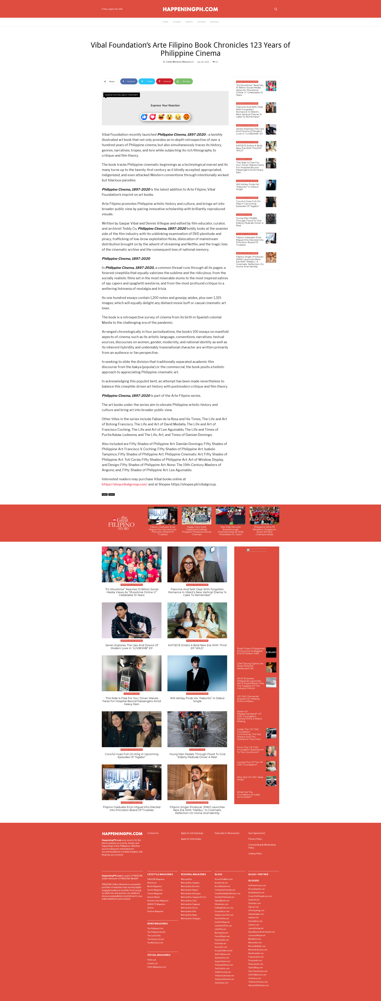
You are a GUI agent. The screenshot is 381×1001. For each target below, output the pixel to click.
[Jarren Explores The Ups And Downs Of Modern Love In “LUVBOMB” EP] (271, 129)
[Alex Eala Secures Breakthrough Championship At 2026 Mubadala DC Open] (230, 515)
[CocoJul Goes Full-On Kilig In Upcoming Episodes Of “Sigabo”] (271, 202)
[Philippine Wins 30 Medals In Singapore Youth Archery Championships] (264, 515)
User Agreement (256, 833)
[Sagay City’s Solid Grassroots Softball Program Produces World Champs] (196, 515)
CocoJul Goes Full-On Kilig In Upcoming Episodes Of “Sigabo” (248, 204)
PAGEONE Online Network (247, 82)
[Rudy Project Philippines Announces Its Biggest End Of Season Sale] (271, 652)
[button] (275, 8)
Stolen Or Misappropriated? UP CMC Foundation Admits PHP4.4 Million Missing (249, 716)
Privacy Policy (255, 839)
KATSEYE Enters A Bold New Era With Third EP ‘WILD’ (249, 148)
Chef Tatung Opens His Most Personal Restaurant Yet (250, 666)
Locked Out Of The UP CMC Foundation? (250, 763)
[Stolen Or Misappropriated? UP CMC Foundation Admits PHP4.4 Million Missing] (271, 715)
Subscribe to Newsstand (227, 833)
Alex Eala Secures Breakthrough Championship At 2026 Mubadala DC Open (230, 530)
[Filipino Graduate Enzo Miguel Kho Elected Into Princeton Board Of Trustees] (271, 238)
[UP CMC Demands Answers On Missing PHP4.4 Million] (271, 700)
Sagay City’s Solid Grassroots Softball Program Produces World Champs (196, 530)
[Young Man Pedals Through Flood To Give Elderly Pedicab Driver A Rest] (271, 219)
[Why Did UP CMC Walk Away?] (271, 781)
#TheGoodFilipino (244, 159)
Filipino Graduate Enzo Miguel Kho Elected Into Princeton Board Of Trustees (250, 241)
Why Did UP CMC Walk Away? (250, 778)
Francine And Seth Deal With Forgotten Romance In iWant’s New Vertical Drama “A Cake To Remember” (249, 111)
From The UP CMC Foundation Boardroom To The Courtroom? (250, 750)
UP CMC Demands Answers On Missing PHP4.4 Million (248, 699)
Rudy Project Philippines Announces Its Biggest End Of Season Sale (251, 651)
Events (111, 494)
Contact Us (153, 833)
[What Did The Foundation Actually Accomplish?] (271, 796)
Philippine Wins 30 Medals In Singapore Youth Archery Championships (264, 530)
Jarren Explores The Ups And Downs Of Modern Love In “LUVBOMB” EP (250, 131)
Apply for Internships (191, 839)
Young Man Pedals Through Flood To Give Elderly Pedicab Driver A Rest (249, 222)
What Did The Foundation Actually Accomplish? (248, 794)
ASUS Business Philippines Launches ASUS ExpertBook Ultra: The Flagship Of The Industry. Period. (250, 683)
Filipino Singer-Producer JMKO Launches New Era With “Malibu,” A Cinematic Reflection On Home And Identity (250, 261)
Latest (105, 494)
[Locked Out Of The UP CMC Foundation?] (271, 766)
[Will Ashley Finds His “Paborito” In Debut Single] (271, 185)
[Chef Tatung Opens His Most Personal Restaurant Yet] (271, 667)
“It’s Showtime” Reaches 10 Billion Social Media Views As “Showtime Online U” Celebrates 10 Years (249, 90)
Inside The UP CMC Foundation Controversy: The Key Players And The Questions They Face (249, 734)
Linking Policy (255, 853)
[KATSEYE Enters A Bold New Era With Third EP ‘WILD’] (271, 146)
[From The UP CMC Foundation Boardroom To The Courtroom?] (271, 751)
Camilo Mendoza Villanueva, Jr (180, 62)
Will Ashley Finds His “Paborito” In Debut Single (247, 187)
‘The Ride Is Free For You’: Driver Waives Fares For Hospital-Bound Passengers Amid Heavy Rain (250, 167)
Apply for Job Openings (192, 833)
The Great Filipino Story (247, 234)
